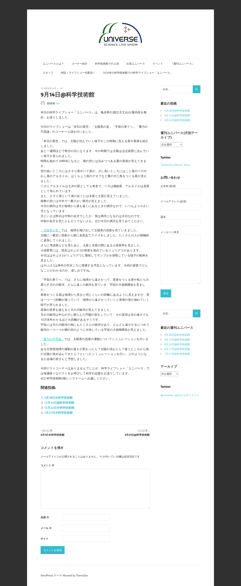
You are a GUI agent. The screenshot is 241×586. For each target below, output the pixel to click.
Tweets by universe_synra (175, 165)
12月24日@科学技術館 (59, 402)
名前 (45, 517)
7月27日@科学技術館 (177, 354)
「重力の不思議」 (52, 339)
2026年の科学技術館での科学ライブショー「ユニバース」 (138, 73)
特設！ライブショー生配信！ (78, 73)
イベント (157, 63)
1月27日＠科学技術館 (58, 412)
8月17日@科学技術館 (177, 349)
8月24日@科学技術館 (177, 120)
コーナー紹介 (79, 63)
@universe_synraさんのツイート (180, 395)
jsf (61, 88)
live (58, 103)
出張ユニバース (135, 63)
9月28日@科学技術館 (177, 110)
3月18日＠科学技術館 (58, 397)
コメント (47, 465)
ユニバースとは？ (53, 63)
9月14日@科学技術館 (177, 115)
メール (46, 528)
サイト (45, 539)
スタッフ (48, 73)
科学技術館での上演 (107, 63)
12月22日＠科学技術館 (59, 407)
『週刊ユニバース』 (183, 63)
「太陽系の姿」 (51, 230)
